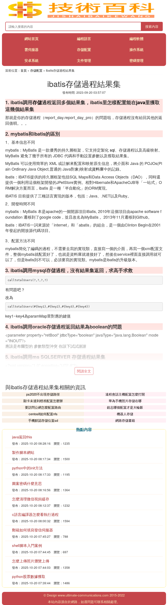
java (140, 102)
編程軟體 (137, 38)
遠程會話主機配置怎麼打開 (125, 394)
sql (112, 150)
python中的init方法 (27, 467)
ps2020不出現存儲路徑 (43, 394)
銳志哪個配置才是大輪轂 (125, 407)
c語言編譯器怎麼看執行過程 (35, 514)
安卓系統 (31, 60)
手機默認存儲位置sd (43, 420)
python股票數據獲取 (28, 576)
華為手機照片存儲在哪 (125, 400)
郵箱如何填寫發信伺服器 (32, 529)
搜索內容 (151, 26)
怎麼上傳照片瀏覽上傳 (30, 561)
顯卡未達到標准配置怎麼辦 (43, 400)
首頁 (24, 70)
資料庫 (98, 169)
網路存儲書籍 (125, 420)
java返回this (22, 436)
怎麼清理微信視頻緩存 (30, 498)
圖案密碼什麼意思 (27, 483)
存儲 (37, 102)
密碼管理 (137, 60)
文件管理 (84, 60)
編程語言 (84, 38)
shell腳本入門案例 (27, 545)
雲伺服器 (31, 49)
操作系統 (137, 49)
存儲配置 (84, 49)
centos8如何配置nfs (43, 413)
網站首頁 (31, 38)
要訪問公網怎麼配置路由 (43, 407)
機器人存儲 (125, 413)
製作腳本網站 (23, 452)
